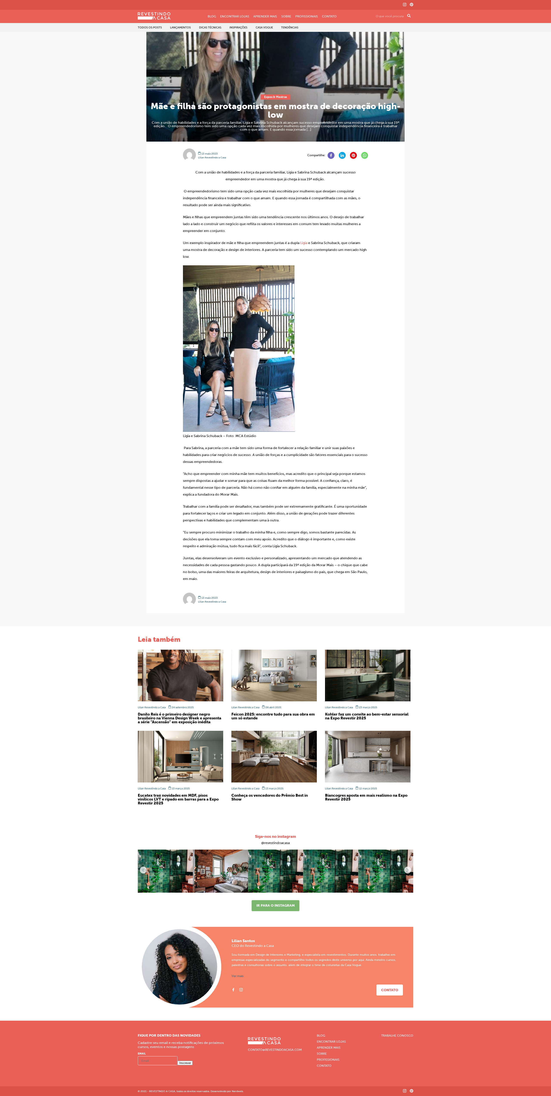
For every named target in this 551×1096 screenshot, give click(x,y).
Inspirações (238, 27)
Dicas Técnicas (210, 27)
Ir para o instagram (275, 905)
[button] (407, 870)
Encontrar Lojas (234, 16)
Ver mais (237, 976)
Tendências (289, 27)
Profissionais (306, 16)
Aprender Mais (265, 16)
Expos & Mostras (275, 97)
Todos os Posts (150, 27)
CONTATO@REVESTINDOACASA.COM (275, 1049)
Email (142, 1053)
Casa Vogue (264, 27)
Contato (329, 16)
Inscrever (185, 1063)
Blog (212, 16)
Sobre (286, 16)
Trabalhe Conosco (397, 1035)
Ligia (303, 243)
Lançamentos (180, 27)
